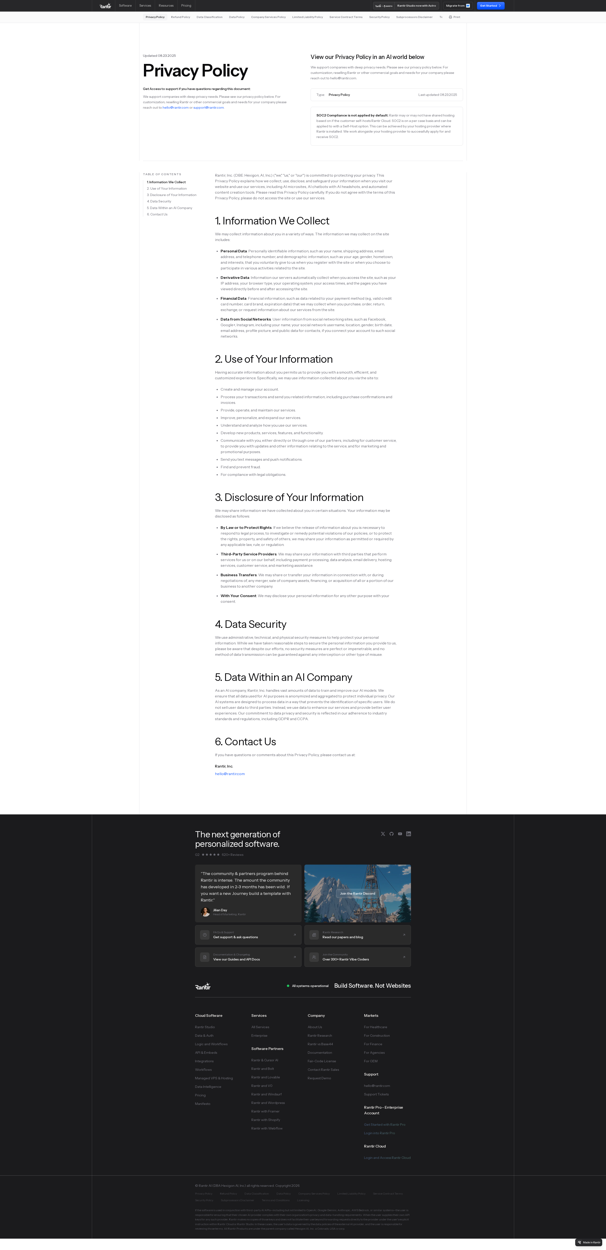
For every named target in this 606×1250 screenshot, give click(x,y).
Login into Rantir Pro (379, 1133)
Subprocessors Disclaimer (414, 17)
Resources (166, 5)
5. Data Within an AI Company (169, 208)
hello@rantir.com (176, 107)
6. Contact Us (157, 214)
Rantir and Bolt (262, 1069)
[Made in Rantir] (588, 1242)
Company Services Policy (268, 17)
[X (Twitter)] (383, 833)
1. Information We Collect (166, 182)
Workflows (203, 1069)
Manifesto (202, 1104)
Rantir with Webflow (267, 1128)
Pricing (186, 5)
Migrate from (455, 5)
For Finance (373, 1044)
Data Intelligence (208, 1087)
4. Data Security (159, 201)
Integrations (204, 1061)
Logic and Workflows (211, 1044)
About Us (315, 1027)
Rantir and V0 (261, 1086)
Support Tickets (376, 1094)
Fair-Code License (322, 1061)
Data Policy (237, 17)
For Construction (377, 1035)
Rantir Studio (205, 1027)
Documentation (320, 1052)
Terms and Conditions (276, 1200)
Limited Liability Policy (307, 17)
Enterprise (259, 1035)
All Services (260, 1027)
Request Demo (319, 1078)
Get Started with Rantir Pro (384, 1124)
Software (125, 5)
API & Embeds (206, 1052)
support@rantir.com (208, 107)
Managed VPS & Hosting (214, 1078)
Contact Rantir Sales (323, 1069)
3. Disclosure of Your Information (171, 195)
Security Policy (379, 17)
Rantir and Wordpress (268, 1103)
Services (145, 5)
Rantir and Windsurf (266, 1094)
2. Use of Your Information (167, 188)
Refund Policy (180, 17)
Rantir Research (320, 1035)
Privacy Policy (155, 17)
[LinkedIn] (408, 833)
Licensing (303, 1200)
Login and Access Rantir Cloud (387, 1158)
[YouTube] (400, 833)
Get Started (488, 5)
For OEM (371, 1061)
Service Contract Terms (346, 17)
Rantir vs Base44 (320, 1044)
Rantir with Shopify (265, 1120)
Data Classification (210, 17)
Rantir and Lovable (265, 1077)
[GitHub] (391, 833)
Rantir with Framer (265, 1111)
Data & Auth (204, 1035)
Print (457, 17)
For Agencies (374, 1052)
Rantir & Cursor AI (264, 1060)
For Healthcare (375, 1027)
